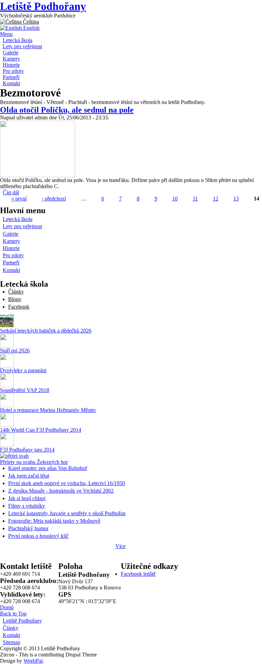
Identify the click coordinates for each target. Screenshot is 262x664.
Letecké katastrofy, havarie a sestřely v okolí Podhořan (67, 513)
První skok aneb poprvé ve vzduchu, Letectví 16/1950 (66, 483)
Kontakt (11, 83)
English (31, 28)
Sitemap (11, 642)
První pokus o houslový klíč (38, 536)
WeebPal (33, 661)
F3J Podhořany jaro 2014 (27, 450)
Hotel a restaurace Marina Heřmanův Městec (48, 410)
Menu (6, 34)
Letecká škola (17, 40)
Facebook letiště (138, 574)
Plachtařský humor (28, 528)
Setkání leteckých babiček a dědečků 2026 (45, 331)
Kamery (11, 59)
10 (175, 198)
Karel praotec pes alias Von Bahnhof (47, 468)
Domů (7, 607)
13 (236, 198)
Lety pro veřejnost (22, 46)
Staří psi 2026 (15, 350)
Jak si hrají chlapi (26, 498)
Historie (11, 65)
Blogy (14, 299)
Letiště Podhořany (43, 6)
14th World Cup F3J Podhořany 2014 (40, 430)
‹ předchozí (54, 198)
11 (195, 198)
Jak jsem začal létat (28, 476)
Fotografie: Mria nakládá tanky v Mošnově (54, 521)
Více (120, 546)
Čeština (30, 22)
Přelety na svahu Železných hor (34, 462)
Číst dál (11, 192)
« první (19, 198)
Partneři (11, 77)
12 (215, 198)
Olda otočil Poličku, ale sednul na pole (67, 109)
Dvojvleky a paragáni (23, 370)
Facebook (18, 307)
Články (16, 292)
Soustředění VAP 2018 (24, 390)
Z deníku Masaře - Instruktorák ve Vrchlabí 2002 (61, 491)
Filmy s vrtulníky (26, 506)
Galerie (10, 52)
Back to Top (13, 613)
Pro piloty (13, 71)
